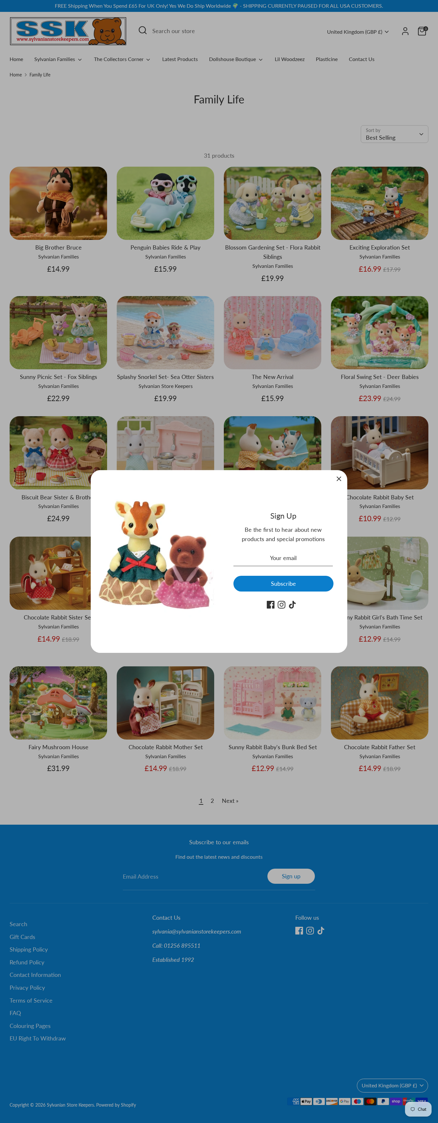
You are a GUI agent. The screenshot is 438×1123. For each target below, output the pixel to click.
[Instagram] (281, 605)
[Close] (339, 478)
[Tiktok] (292, 605)
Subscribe (283, 583)
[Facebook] (270, 605)
